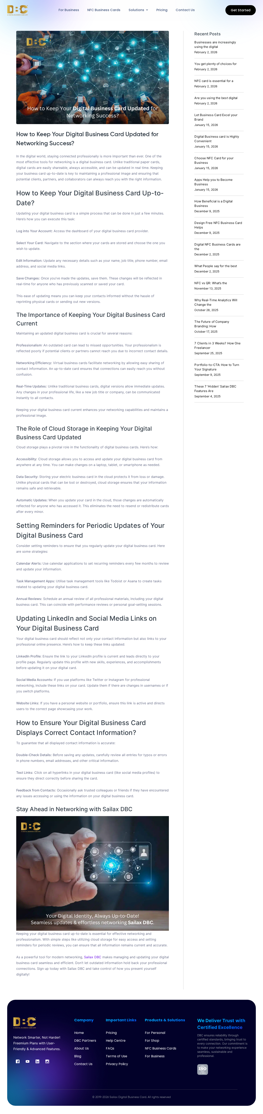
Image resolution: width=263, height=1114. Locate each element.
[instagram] (47, 1061)
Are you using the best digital (216, 98)
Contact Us (83, 1064)
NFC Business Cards (160, 1048)
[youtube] (27, 1061)
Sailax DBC (92, 957)
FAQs (110, 1048)
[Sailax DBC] (17, 10)
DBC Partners (85, 1040)
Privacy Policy (117, 1064)
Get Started (240, 10)
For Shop (152, 1040)
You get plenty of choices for (215, 64)
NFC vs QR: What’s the (210, 283)
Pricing (111, 1032)
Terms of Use (116, 1056)
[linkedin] (37, 1061)
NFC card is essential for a (213, 81)
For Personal (155, 1032)
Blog (77, 1056)
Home (79, 1032)
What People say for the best (215, 266)
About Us (81, 1048)
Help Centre (116, 1040)
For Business (155, 1056)
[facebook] (17, 1061)
